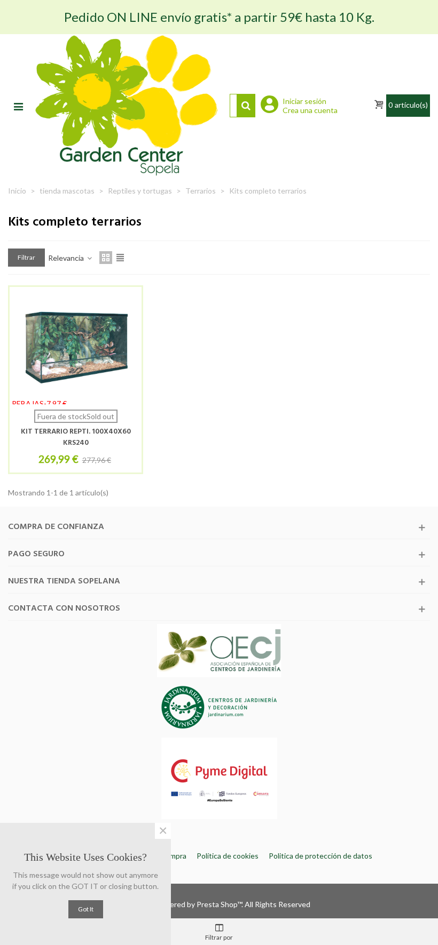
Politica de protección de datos (320, 855)
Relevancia (66, 257)
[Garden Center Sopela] (126, 105)
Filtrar (26, 257)
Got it (85, 909)
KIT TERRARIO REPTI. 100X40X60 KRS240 (76, 437)
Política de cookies (228, 855)
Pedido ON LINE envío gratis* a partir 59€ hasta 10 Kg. (219, 17)
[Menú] (18, 105)
